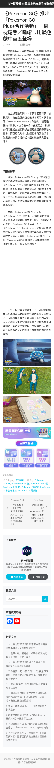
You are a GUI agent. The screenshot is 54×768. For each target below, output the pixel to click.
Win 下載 (18, 576)
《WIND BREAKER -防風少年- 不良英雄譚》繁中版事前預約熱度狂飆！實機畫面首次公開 (26, 736)
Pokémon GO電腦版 (27, 490)
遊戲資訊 (20, 480)
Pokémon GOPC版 (20, 483)
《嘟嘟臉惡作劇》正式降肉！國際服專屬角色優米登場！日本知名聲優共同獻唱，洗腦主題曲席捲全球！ (26, 697)
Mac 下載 (40, 576)
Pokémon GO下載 (39, 483)
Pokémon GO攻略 (30, 487)
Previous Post (17, 512)
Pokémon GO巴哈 (11, 487)
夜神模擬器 (25, 44)
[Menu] (5, 4)
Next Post (37, 510)
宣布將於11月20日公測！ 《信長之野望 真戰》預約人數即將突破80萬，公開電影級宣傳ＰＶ (27, 675)
